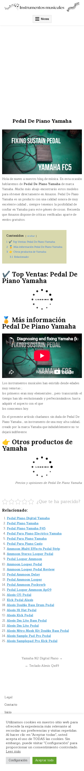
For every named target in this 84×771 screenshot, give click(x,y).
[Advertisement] (42, 69)
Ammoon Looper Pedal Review (31, 569)
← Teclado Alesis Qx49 (42, 665)
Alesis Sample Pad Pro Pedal (29, 636)
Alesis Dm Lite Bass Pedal (27, 620)
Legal (8, 697)
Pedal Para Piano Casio (24, 543)
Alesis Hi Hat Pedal (21, 610)
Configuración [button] (18, 760)
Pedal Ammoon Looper (24, 579)
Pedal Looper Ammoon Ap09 (29, 589)
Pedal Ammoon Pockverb (26, 584)
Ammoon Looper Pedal (24, 564)
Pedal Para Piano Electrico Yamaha (34, 533)
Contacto (10, 704)
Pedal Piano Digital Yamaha (28, 518)
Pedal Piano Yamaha (22, 523)
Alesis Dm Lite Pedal (23, 625)
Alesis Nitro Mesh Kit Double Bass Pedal (38, 630)
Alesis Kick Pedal (20, 615)
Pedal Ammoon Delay (23, 574)
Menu (45, 19)
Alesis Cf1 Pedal (19, 595)
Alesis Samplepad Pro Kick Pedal (32, 641)
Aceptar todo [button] (44, 760)
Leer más (13, 751)
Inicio (8, 712)
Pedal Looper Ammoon (24, 559)
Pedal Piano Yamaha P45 (26, 528)
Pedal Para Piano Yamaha (27, 538)
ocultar (31, 236)
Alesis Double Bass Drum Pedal (30, 605)
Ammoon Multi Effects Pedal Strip (33, 548)
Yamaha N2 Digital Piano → (42, 658)
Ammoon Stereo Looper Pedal (30, 554)
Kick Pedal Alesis (20, 600)
